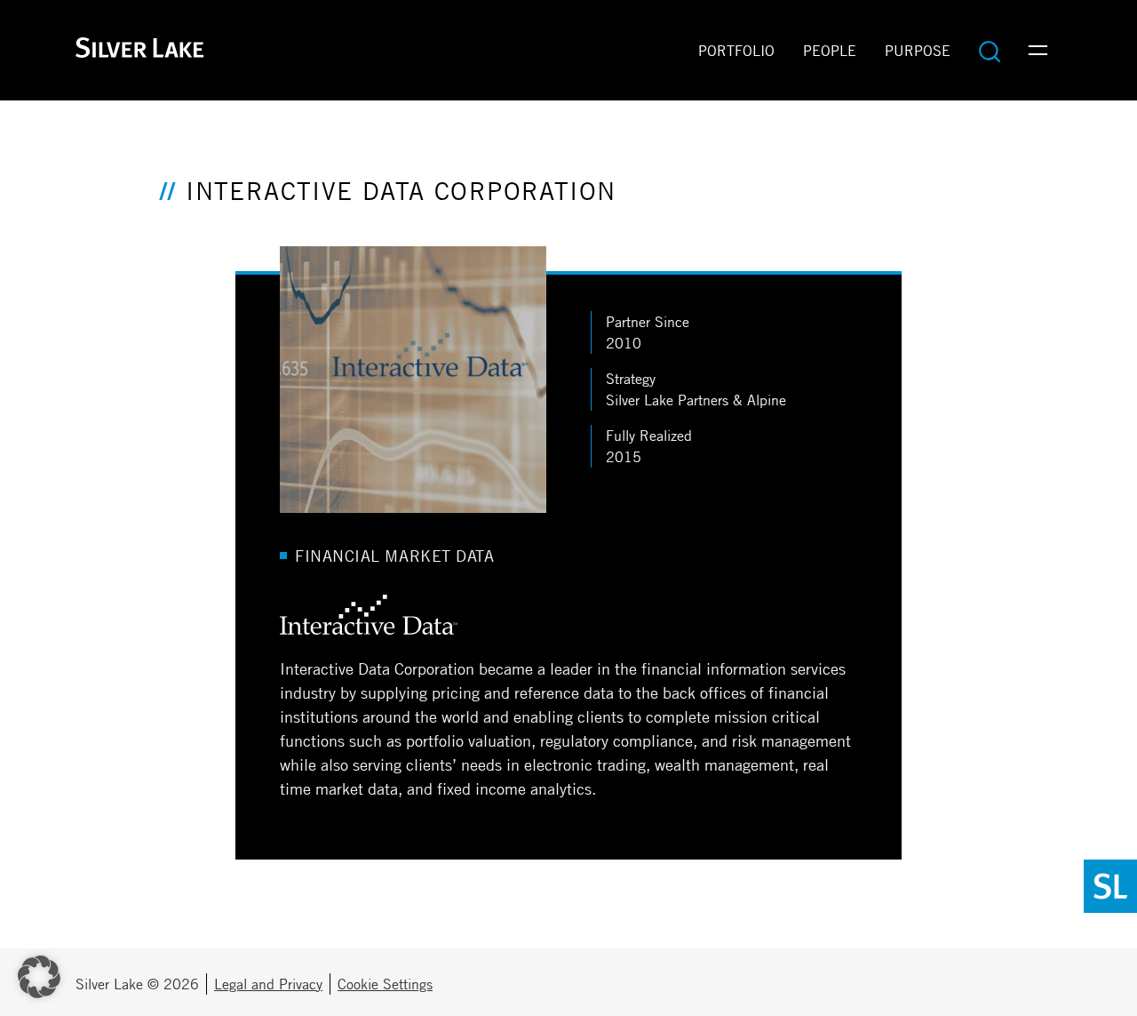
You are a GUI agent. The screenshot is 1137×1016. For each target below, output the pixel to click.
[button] (39, 977)
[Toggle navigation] (1037, 50)
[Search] (989, 50)
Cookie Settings (385, 984)
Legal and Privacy (268, 984)
